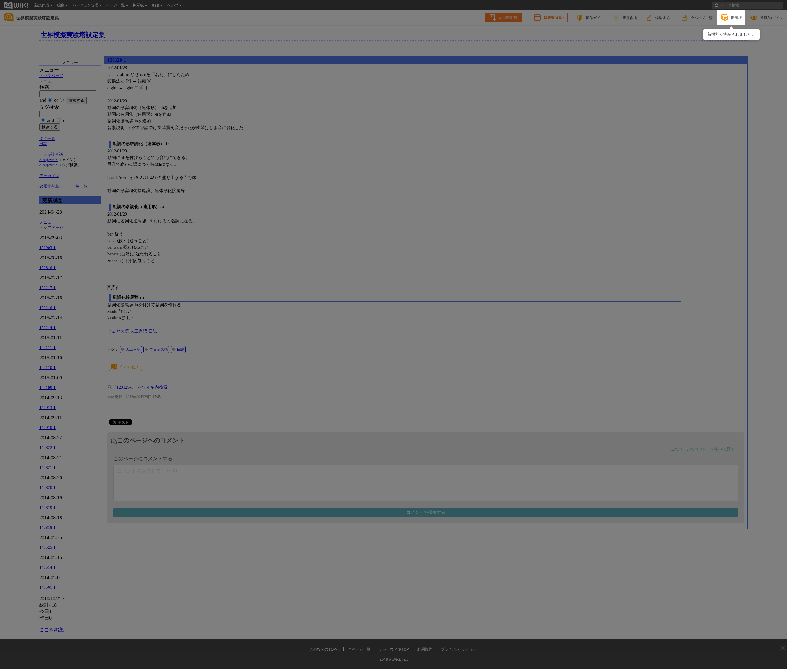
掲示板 (736, 17)
